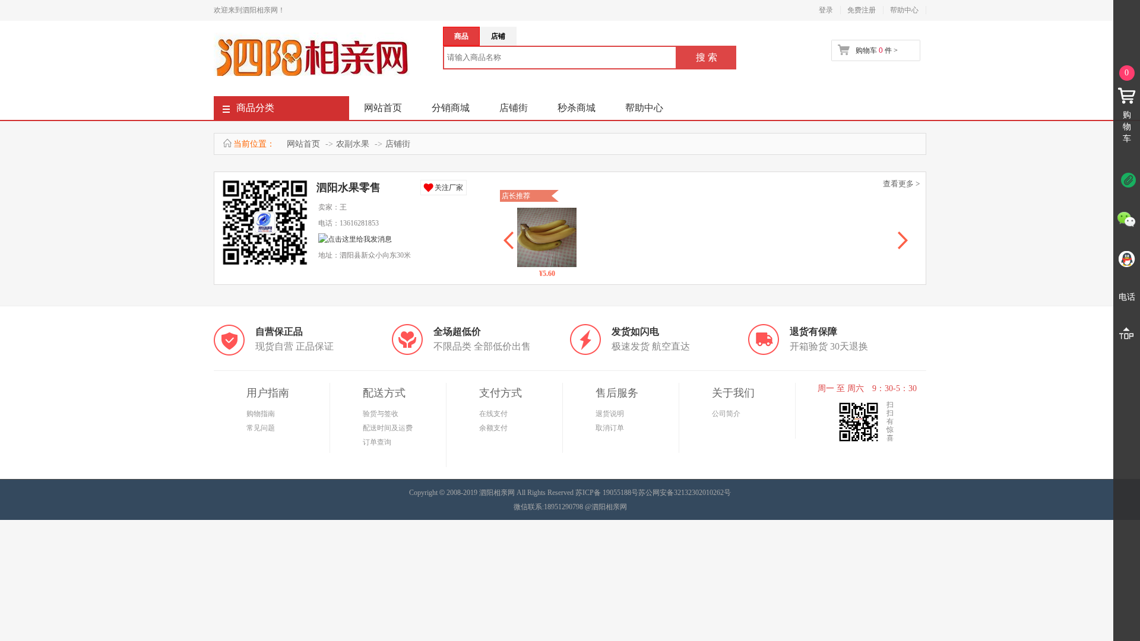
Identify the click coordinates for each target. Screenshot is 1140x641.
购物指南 (260, 414)
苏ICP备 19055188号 (606, 492)
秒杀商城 (577, 108)
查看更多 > (901, 183)
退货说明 (610, 414)
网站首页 (383, 108)
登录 (826, 10)
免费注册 (861, 10)
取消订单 (610, 428)
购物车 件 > (877, 50)
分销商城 (451, 108)
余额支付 (493, 428)
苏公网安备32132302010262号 (684, 492)
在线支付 (493, 414)
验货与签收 (380, 414)
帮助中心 (904, 10)
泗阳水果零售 (348, 187)
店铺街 (513, 108)
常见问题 (260, 428)
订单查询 (377, 442)
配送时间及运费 (388, 428)
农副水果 (352, 143)
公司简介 (726, 414)
